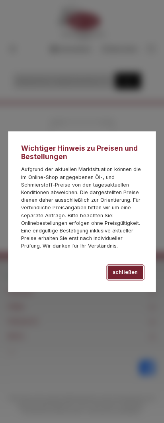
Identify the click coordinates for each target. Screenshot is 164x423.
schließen (125, 272)
